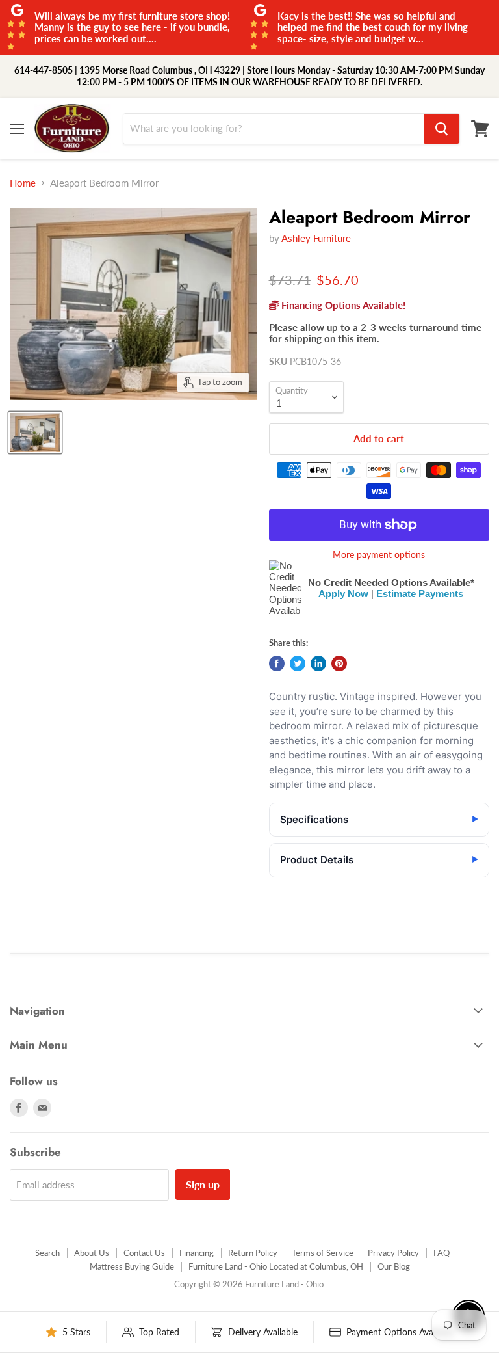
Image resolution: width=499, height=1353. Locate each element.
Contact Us (144, 1253)
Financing (196, 1253)
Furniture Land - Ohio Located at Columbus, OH (275, 1266)
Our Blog (393, 1266)
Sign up (203, 1184)
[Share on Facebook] (277, 663)
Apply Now (343, 593)
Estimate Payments (419, 593)
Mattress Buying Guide (132, 1266)
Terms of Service (322, 1253)
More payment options (379, 555)
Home (23, 183)
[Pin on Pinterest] (339, 663)
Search (47, 1253)
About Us (91, 1253)
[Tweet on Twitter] (297, 663)
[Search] (441, 129)
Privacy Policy (393, 1253)
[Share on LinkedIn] (318, 663)
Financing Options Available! (342, 305)
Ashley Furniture (316, 238)
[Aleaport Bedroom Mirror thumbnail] (35, 432)
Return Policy (252, 1253)
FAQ (441, 1253)
